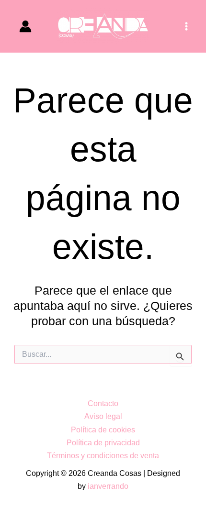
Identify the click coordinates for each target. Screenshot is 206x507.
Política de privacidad (103, 442)
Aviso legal (103, 416)
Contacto (103, 403)
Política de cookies (103, 429)
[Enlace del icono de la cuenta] (25, 26)
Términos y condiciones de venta (103, 455)
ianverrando (108, 486)
